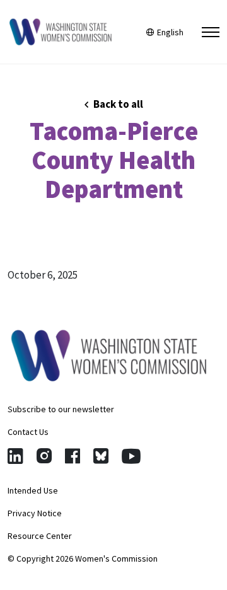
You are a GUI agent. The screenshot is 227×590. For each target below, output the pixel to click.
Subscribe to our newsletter (61, 409)
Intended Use (33, 490)
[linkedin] (15, 456)
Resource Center (40, 535)
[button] (210, 32)
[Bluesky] (100, 456)
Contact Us (28, 431)
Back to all (117, 104)
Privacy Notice (35, 513)
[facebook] (72, 456)
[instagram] (44, 456)
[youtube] (131, 456)
